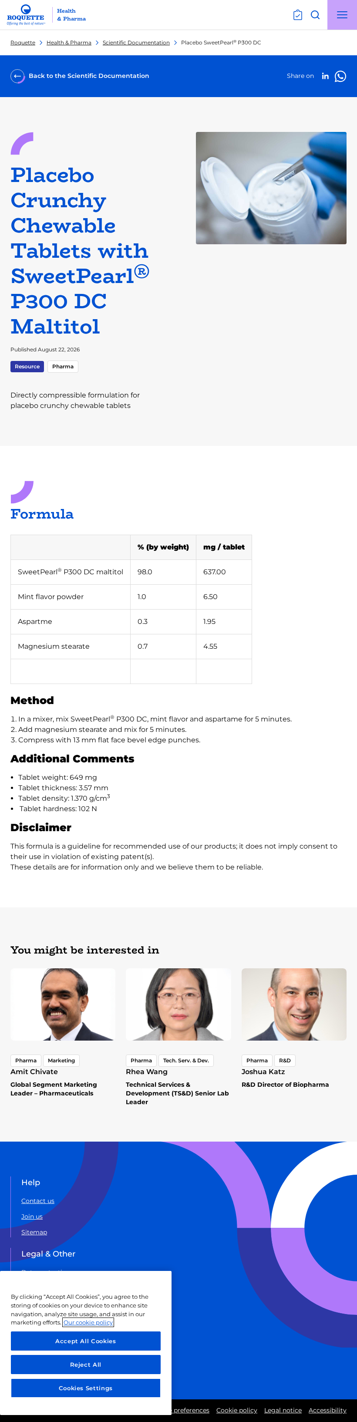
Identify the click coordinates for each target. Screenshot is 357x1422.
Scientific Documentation (136, 42)
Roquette (22, 42)
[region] (86, 1343)
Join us (32, 1216)
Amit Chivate (34, 1072)
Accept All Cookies (85, 1341)
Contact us (37, 1201)
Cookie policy (236, 1410)
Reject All (86, 1364)
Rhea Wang (147, 1072)
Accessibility (328, 1410)
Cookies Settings (86, 1388)
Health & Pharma (69, 42)
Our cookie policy (88, 1322)
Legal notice (283, 1410)
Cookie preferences (180, 1410)
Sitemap (34, 1232)
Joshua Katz (263, 1072)
